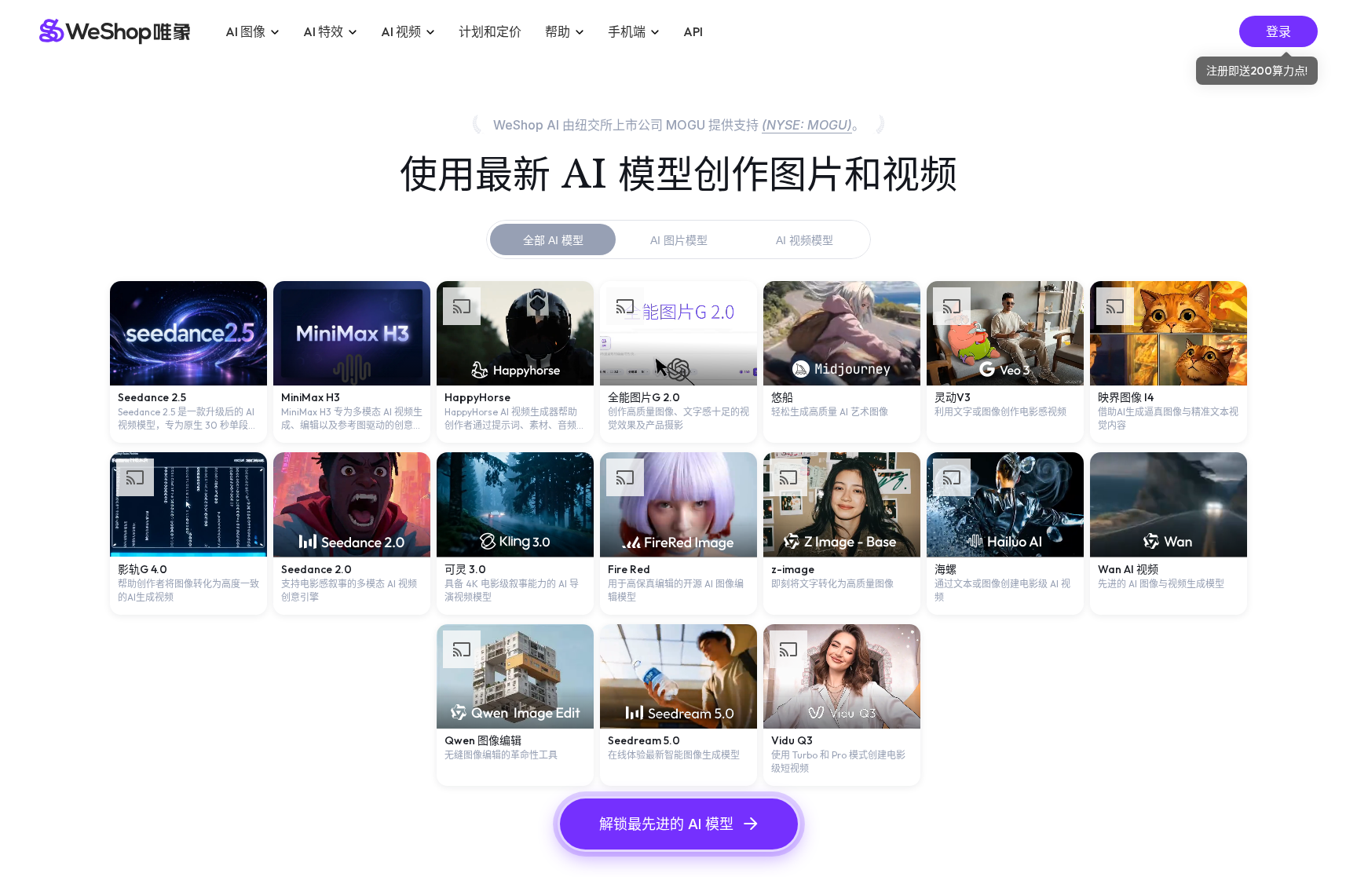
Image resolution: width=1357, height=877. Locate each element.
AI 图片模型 (679, 240)
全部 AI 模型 (553, 240)
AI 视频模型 (804, 240)
